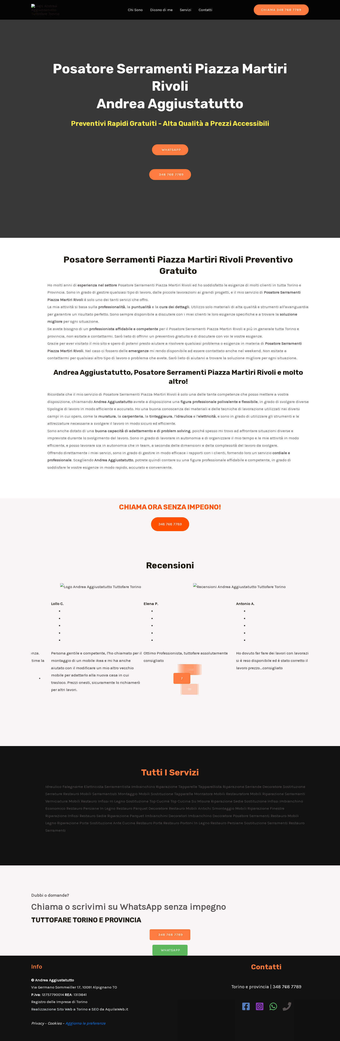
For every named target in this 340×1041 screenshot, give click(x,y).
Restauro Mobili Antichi (190, 808)
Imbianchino (143, 786)
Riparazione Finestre (265, 808)
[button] (170, 149)
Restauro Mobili (77, 793)
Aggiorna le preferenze (85, 1023)
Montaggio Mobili (134, 793)
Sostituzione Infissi (261, 801)
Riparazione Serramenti (283, 793)
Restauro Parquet (132, 808)
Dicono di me (161, 10)
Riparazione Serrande (243, 786)
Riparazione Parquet (126, 815)
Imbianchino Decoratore (210, 815)
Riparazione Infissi (62, 815)
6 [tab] (193, 669)
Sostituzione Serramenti (266, 823)
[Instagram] (259, 1006)
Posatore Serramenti (252, 815)
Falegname (73, 786)
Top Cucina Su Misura (190, 801)
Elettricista (94, 786)
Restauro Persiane (227, 823)
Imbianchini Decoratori (166, 815)
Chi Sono (135, 10)
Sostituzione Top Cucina (148, 801)
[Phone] (287, 1006)
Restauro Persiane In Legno (91, 808)
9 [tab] (190, 689)
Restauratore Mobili (244, 793)
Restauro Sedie (93, 815)
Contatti (205, 10)
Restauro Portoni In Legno (186, 823)
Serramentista (118, 786)
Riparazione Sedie (227, 801)
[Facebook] (246, 1006)
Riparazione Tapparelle (177, 786)
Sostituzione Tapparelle (172, 793)
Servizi (185, 10)
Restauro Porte (149, 823)
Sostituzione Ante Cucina (113, 823)
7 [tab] (182, 678)
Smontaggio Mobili (229, 808)
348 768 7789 (170, 524)
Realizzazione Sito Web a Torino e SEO (65, 1009)
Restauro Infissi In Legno (103, 801)
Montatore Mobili (210, 793)
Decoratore (273, 786)
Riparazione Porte (73, 823)
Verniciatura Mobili (63, 801)
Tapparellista (210, 786)
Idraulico (53, 786)
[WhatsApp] (273, 1006)
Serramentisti (105, 793)
